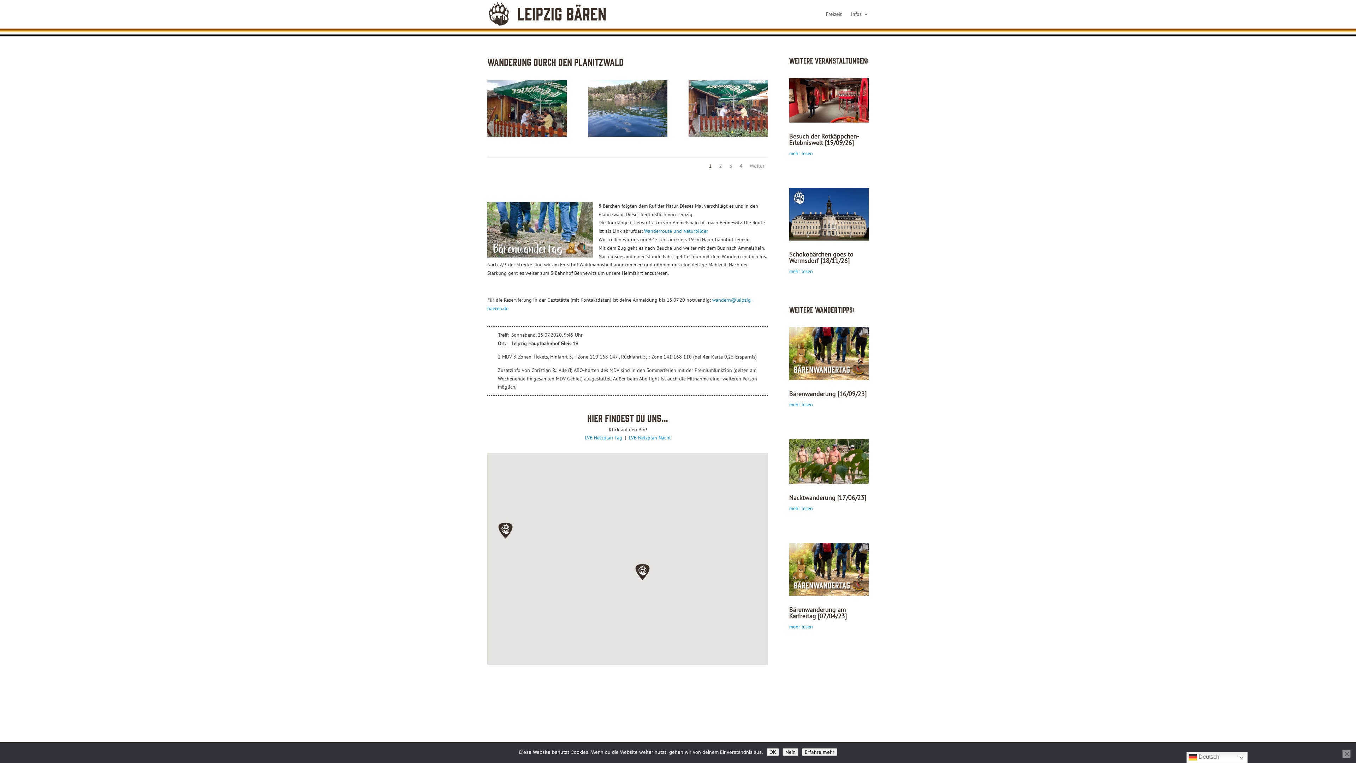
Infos (856, 14)
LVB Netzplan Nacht (650, 437)
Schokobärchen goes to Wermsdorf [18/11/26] (821, 257)
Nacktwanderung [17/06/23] (827, 497)
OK (772, 752)
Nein (790, 752)
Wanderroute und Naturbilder (676, 231)
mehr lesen (801, 153)
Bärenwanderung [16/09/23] (828, 394)
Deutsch (1208, 757)
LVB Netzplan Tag (604, 437)
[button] (505, 530)
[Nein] (1346, 754)
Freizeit (834, 14)
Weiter (757, 165)
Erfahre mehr (819, 752)
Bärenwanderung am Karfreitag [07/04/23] (818, 612)
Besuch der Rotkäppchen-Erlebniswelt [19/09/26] (824, 139)
